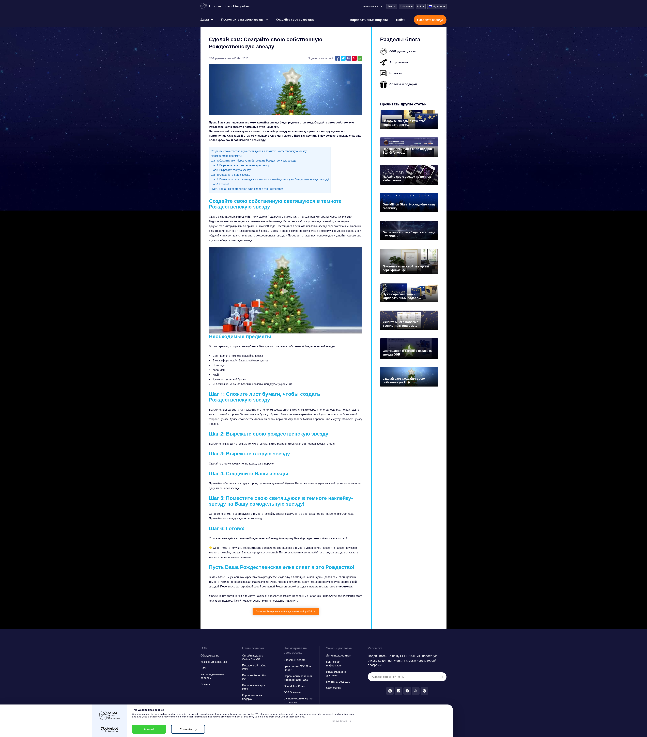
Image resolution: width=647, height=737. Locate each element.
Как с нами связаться (214, 661)
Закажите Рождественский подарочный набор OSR (284, 611)
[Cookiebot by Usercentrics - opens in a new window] (109, 729)
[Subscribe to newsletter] (442, 677)
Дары (205, 19)
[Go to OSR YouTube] (416, 691)
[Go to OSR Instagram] (390, 691)
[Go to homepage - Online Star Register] (225, 6)
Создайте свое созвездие (295, 19)
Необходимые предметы (226, 155)
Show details (339, 720)
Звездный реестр (294, 659)
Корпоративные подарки (369, 20)
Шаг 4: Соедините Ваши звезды (231, 174)
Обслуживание (370, 6)
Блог (390, 6)
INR (419, 6)
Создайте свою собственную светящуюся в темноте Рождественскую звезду (259, 151)
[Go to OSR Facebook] (407, 691)
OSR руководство (220, 58)
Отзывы (205, 684)
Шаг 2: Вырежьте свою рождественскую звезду (240, 165)
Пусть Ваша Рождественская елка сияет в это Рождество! (247, 188)
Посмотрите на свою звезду (242, 19)
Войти (400, 20)
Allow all (149, 729)
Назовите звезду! (430, 20)
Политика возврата (338, 681)
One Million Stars (294, 685)
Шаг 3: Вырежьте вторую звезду (231, 169)
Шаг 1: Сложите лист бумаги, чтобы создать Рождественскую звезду (253, 160)
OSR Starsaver (292, 692)
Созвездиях (333, 687)
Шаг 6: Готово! (220, 184)
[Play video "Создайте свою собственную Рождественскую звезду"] (285, 290)
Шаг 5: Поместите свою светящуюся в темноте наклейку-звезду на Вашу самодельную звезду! (270, 179)
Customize (186, 729)
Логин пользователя (338, 655)
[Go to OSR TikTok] (398, 691)
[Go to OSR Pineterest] (424, 691)
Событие (405, 6)
